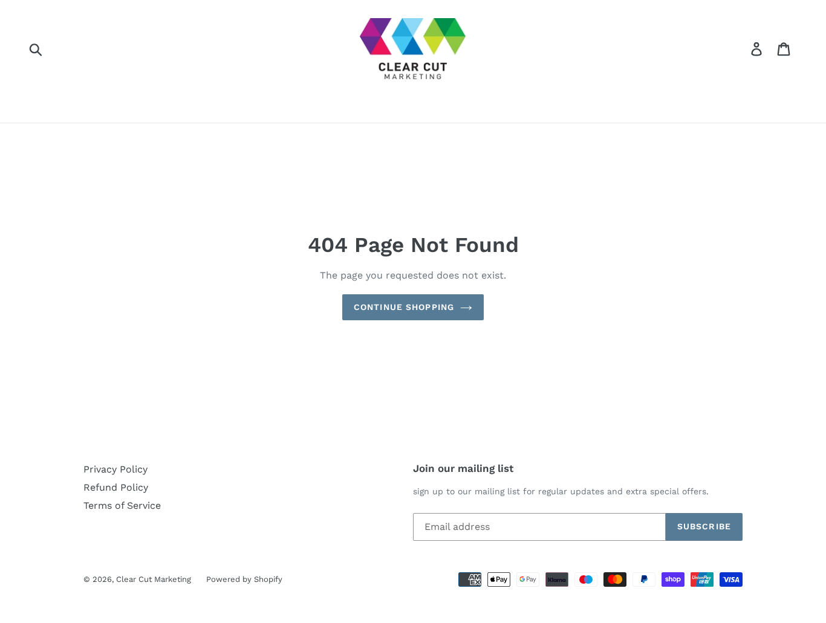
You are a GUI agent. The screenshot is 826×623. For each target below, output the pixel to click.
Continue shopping (404, 307)
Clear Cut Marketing (153, 579)
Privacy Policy (115, 469)
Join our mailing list (463, 468)
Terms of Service (122, 505)
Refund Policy (115, 487)
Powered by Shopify (244, 579)
